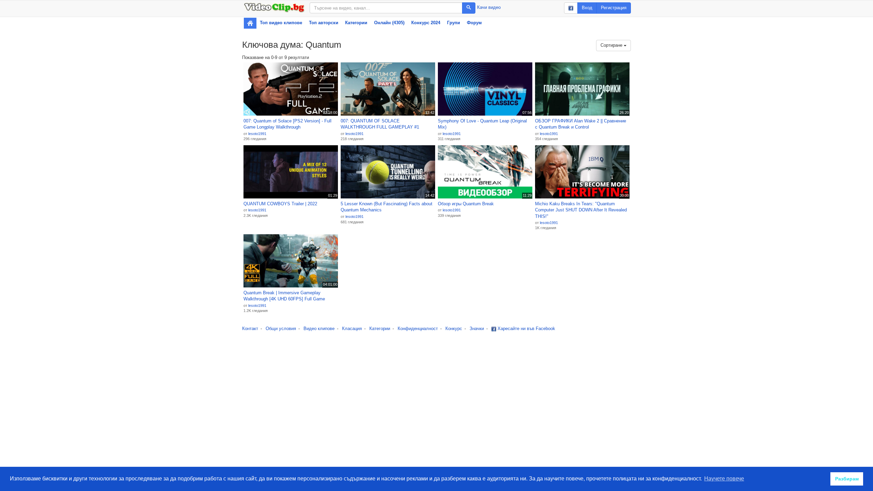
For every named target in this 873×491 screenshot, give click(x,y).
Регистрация (613, 7)
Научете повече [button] (724, 478)
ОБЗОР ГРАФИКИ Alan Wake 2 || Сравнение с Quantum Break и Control (580, 124)
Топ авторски (323, 22)
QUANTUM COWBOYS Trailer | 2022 (280, 203)
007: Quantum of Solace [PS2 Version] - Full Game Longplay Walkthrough (287, 124)
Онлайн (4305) (389, 22)
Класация (352, 328)
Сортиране (612, 45)
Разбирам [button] (847, 478)
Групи (453, 22)
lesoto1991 (257, 134)
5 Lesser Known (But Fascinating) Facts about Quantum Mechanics (386, 207)
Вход (587, 7)
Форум (474, 22)
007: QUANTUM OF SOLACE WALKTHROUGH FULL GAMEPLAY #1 (380, 124)
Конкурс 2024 (425, 22)
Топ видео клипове (281, 22)
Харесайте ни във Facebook (525, 328)
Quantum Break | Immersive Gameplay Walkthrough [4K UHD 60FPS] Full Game (284, 296)
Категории (356, 22)
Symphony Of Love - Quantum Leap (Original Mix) (482, 124)
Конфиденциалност (418, 328)
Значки (477, 328)
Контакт (250, 328)
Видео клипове (319, 328)
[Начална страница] (250, 23)
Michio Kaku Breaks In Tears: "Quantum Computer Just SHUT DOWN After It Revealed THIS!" (581, 210)
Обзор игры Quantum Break (466, 203)
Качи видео (489, 7)
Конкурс (453, 328)
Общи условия (281, 328)
